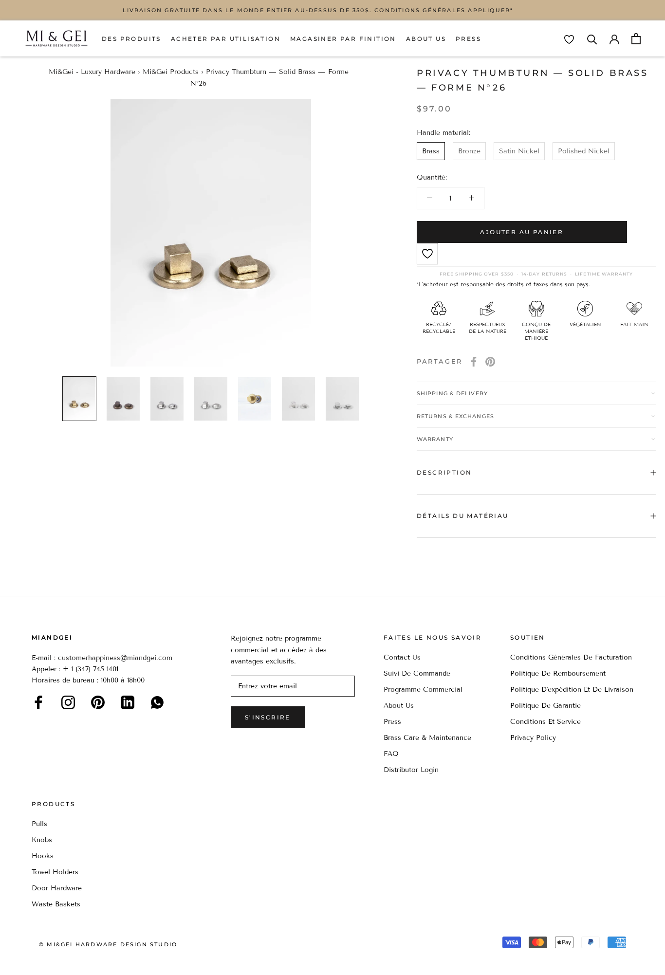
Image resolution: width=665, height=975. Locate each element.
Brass (431, 151)
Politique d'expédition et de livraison (571, 689)
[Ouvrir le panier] (636, 38)
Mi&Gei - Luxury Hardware (92, 72)
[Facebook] (474, 362)
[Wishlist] (569, 39)
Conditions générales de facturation (571, 657)
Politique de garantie (545, 705)
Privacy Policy (533, 738)
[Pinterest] (490, 362)
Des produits (131, 38)
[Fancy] (157, 702)
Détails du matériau (463, 515)
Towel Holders (55, 872)
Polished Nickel (584, 151)
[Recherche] (592, 39)
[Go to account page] (614, 38)
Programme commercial (423, 689)
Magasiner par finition (343, 38)
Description (444, 472)
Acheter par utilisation (225, 38)
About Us (426, 38)
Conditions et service (545, 721)
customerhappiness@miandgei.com (115, 658)
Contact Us (402, 657)
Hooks (43, 856)
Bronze (469, 151)
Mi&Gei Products (171, 72)
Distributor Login (411, 770)
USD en (40, 959)
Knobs (42, 840)
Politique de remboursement (558, 673)
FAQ (391, 754)
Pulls (39, 824)
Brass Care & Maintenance (427, 738)
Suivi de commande (417, 673)
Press (468, 38)
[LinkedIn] (127, 702)
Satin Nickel (519, 151)
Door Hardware (57, 888)
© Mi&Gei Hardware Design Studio (108, 944)
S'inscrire (268, 717)
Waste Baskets (56, 904)
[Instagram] (68, 702)
